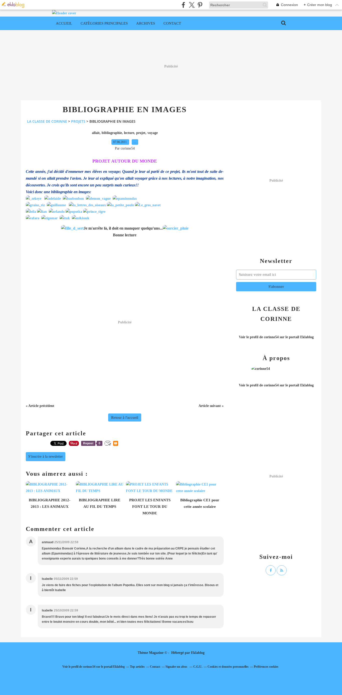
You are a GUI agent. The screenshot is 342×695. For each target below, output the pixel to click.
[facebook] (183, 5)
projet (140, 133)
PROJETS (78, 121)
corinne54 (271, 337)
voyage (152, 133)
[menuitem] (64, 23)
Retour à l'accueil (124, 417)
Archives (145, 23)
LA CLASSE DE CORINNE (47, 121)
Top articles (137, 666)
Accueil (64, 23)
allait (96, 133)
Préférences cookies (266, 666)
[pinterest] (200, 5)
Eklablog (198, 653)
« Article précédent (40, 406)
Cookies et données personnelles (228, 666)
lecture (129, 133)
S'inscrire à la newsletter (45, 456)
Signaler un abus (176, 666)
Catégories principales (104, 23)
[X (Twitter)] (192, 5)
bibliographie (112, 133)
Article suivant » (211, 406)
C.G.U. (197, 666)
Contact (172, 23)
